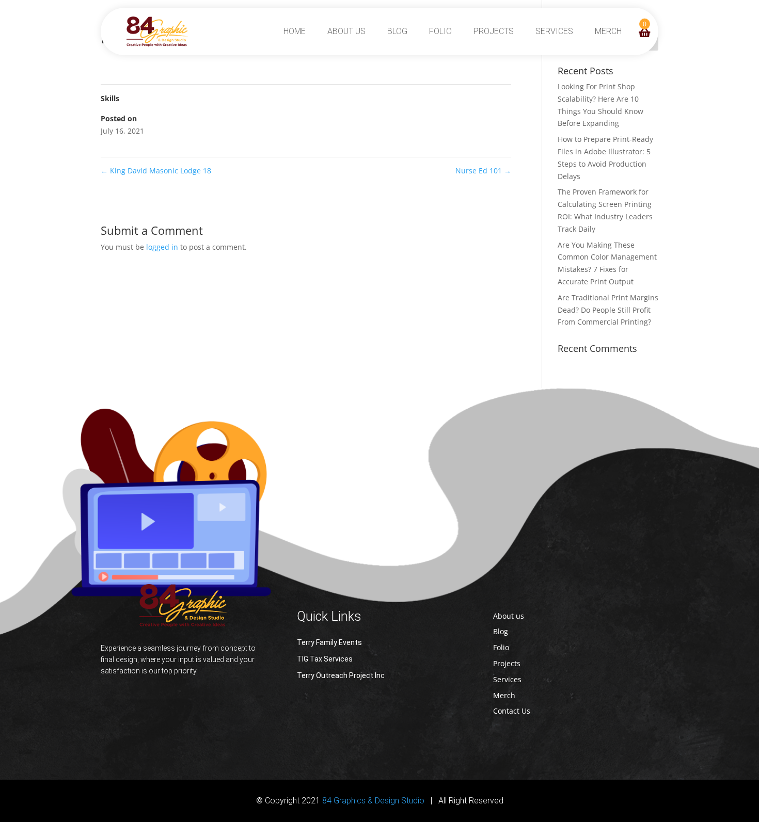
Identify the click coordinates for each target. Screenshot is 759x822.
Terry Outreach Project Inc (341, 675)
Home (294, 31)
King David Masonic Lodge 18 (156, 170)
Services (554, 31)
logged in (162, 247)
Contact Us (511, 711)
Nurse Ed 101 (483, 170)
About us (508, 616)
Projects (493, 31)
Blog (397, 31)
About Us (346, 31)
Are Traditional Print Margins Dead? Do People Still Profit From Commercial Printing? (608, 310)
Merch (608, 31)
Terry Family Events (329, 642)
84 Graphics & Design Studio (373, 800)
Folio (440, 31)
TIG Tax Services (325, 659)
